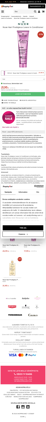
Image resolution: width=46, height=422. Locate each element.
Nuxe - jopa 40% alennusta (12, 132)
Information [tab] (23, 192)
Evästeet (8, 397)
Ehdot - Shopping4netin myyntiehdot (30, 395)
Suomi (22, 417)
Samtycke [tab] (8, 192)
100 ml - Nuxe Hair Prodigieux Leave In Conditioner (25, 73)
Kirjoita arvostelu (28, 100)
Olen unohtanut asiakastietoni (18, 392)
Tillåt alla (23, 228)
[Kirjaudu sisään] (39, 12)
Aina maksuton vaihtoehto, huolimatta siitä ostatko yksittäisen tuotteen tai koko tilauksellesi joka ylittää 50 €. (23, 327)
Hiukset (31, 16)
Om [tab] (37, 192)
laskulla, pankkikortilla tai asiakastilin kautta (23, 351)
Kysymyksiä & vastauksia (29, 390)
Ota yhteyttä (36, 392)
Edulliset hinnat (10, 395)
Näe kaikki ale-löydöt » (10, 127)
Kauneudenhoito (16, 16)
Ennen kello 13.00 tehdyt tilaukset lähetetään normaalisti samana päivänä (23, 334)
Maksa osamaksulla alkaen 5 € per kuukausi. (15, 90)
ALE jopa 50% (10, 2)
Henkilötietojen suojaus (23, 397)
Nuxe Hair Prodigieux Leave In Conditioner (26, 18)
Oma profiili (14, 390)
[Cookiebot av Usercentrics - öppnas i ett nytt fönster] (34, 186)
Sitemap (31, 414)
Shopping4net (5, 16)
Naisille (25, 16)
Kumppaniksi (37, 397)
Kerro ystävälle (9, 103)
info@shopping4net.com (23, 381)
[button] (43, 12)
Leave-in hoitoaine (6, 18)
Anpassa (22, 234)
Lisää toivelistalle (10, 100)
